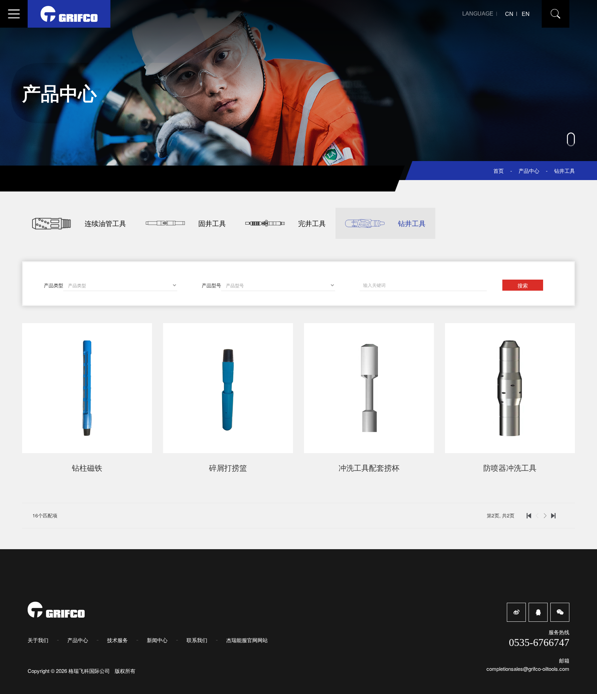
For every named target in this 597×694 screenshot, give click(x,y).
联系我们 (197, 640)
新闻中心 (157, 640)
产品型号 (211, 285)
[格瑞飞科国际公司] (69, 14)
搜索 (523, 285)
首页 (498, 170)
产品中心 (529, 170)
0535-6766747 (539, 642)
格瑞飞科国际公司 (89, 670)
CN (509, 14)
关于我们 (38, 640)
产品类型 (53, 285)
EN (526, 14)
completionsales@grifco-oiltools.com (527, 668)
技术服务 (117, 640)
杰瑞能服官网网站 (247, 640)
